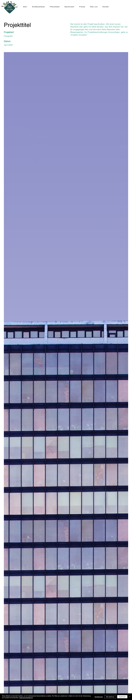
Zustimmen (122, 697)
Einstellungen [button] (99, 697)
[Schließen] (130, 696)
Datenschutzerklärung (26, 698)
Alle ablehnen (110, 697)
